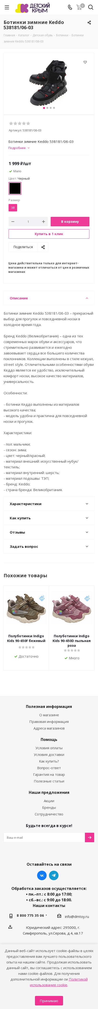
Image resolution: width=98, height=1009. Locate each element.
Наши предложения (49, 792)
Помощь (49, 739)
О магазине (49, 714)
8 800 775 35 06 (30, 915)
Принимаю (49, 1000)
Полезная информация (49, 706)
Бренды (49, 807)
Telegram (54, 875)
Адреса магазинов (49, 728)
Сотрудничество (49, 814)
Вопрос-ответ (49, 767)
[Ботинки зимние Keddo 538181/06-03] (49, 83)
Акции (49, 800)
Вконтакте (42, 875)
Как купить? (49, 761)
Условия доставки (49, 754)
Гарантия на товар (49, 774)
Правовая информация (49, 721)
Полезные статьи (49, 781)
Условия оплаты (49, 747)
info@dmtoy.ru (77, 916)
